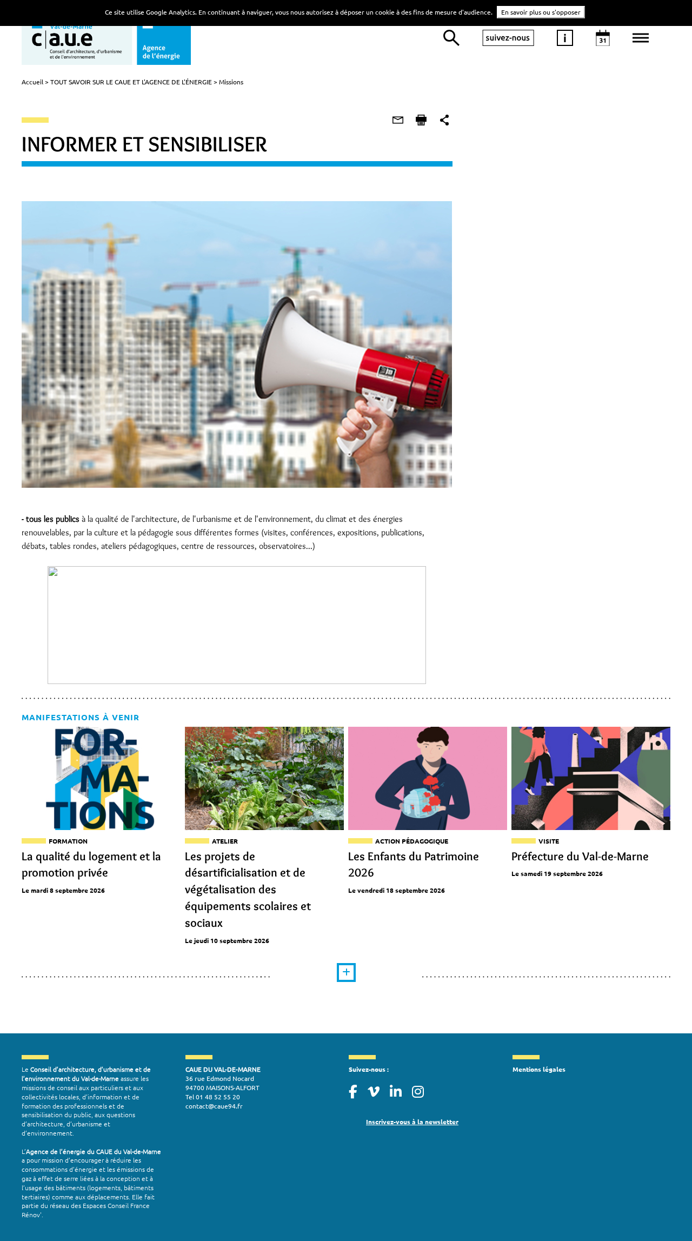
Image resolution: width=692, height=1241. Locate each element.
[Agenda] (603, 38)
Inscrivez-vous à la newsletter (412, 1121)
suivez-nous (508, 38)
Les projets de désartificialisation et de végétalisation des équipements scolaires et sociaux (248, 889)
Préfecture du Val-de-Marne (580, 856)
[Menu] (641, 38)
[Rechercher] (451, 38)
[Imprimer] (421, 120)
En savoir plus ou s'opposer (541, 12)
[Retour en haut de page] (661, 1210)
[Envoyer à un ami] (397, 120)
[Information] (565, 38)
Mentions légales (539, 1069)
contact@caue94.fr (214, 1105)
